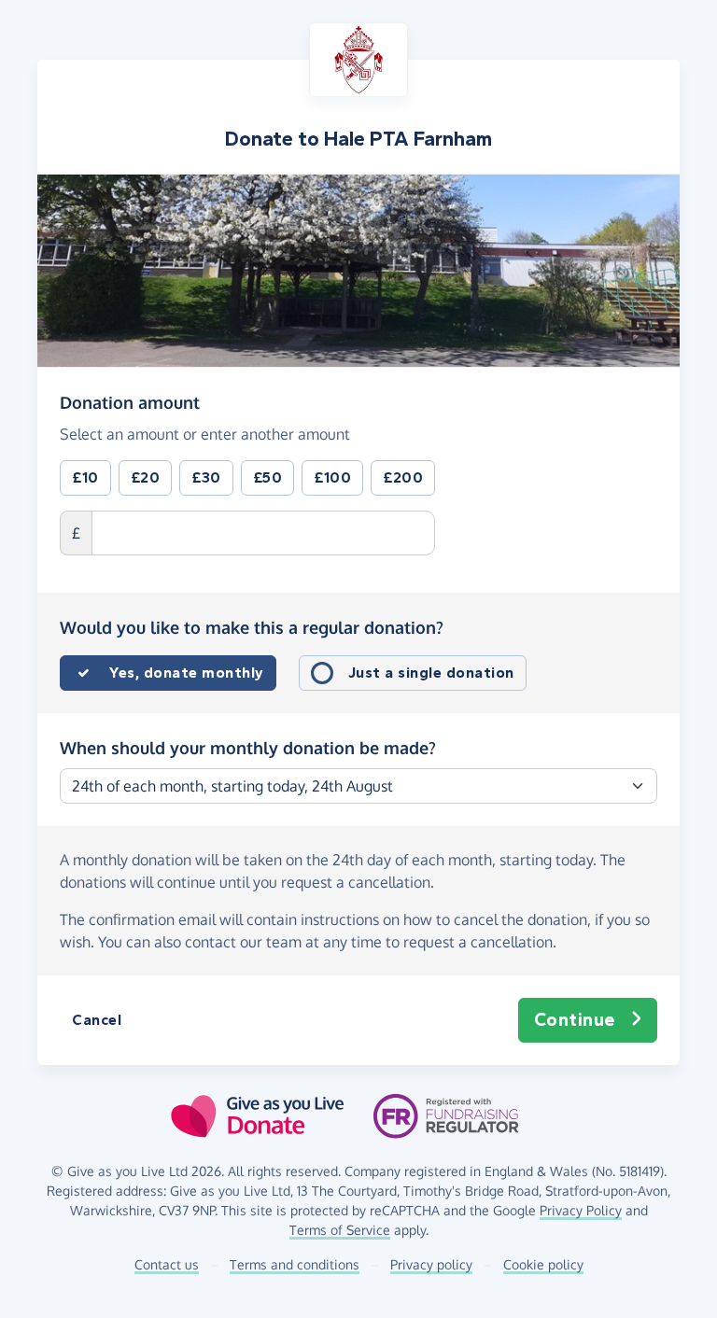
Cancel (96, 1020)
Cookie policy (543, 1264)
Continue (574, 1020)
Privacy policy (431, 1264)
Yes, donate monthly (186, 672)
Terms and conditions (294, 1264)
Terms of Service (339, 1230)
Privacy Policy (581, 1210)
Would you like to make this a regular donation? (251, 627)
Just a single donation (431, 672)
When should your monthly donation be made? (248, 747)
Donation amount (130, 402)
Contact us (166, 1264)
